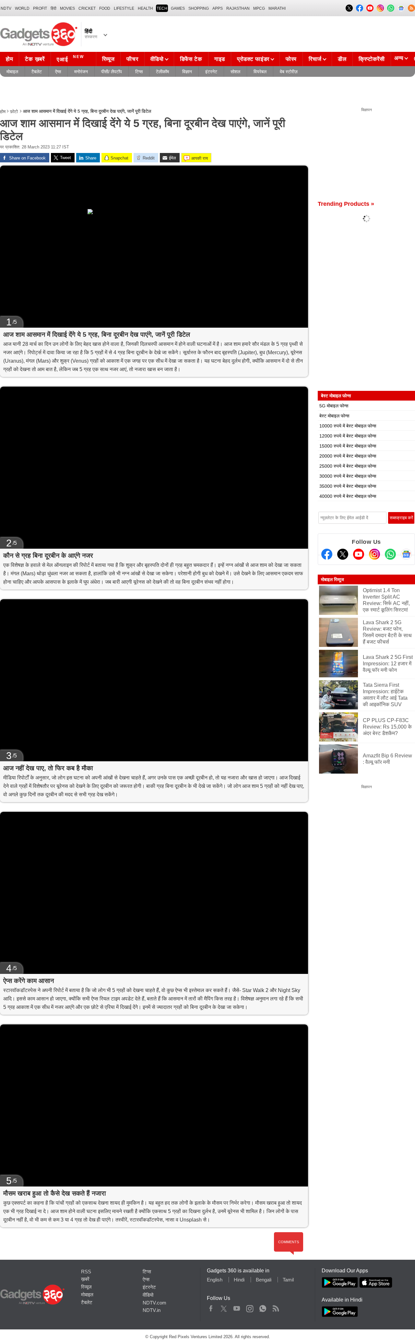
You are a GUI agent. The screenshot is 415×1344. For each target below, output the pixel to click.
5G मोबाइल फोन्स (333, 405)
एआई (70, 58)
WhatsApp (263, 1307)
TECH (162, 8)
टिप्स (139, 71)
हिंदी (53, 8)
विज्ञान (187, 71)
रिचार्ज (315, 59)
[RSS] (411, 8)
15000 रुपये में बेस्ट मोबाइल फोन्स (347, 446)
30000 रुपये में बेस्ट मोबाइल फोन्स (347, 476)
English (214, 1279)
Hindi (239, 1279)
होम (9, 59)
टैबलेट (36, 71)
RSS (86, 1271)
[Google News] (406, 554)
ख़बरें (85, 1279)
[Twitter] (342, 554)
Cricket (87, 8)
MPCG (259, 8)
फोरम (291, 59)
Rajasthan (238, 8)
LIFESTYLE (124, 8)
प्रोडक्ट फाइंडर (253, 59)
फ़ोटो (14, 111)
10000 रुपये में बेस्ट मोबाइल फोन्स (347, 425)
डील (342, 59)
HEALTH (145, 8)
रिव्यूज (108, 59)
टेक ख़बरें (34, 59)
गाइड (219, 59)
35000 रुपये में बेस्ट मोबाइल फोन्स (347, 486)
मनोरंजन (81, 71)
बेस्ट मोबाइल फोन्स (334, 415)
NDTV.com (154, 1302)
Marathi (277, 8)
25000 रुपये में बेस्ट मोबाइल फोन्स (347, 466)
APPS (217, 8)
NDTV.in (151, 1310)
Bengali (263, 1279)
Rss (275, 1307)
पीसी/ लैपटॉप (111, 71)
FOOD (104, 8)
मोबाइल (12, 71)
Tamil (288, 1279)
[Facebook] (326, 554)
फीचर (132, 59)
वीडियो (157, 59)
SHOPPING (198, 8)
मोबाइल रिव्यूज (332, 579)
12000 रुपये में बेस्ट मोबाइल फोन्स (347, 435)
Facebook (211, 1307)
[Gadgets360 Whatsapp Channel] (390, 554)
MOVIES (67, 8)
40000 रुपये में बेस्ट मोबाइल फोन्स (347, 496)
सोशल (235, 71)
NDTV (6, 8)
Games (178, 8)
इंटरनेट (211, 71)
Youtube (237, 1307)
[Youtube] (358, 554)
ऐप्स (58, 71)
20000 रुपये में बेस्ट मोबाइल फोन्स (347, 456)
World (22, 8)
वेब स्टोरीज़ (289, 71)
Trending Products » (346, 204)
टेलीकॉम (162, 71)
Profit (40, 8)
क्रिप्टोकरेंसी (372, 59)
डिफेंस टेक (191, 59)
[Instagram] (374, 554)
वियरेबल (260, 71)
